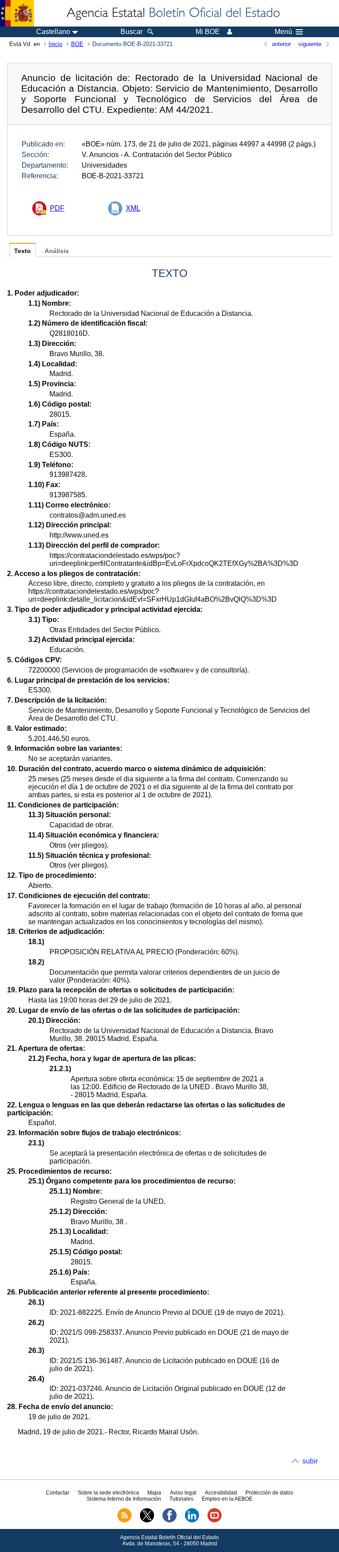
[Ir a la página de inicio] (172, 13)
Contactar (57, 1493)
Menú (283, 31)
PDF (57, 208)
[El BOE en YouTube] (214, 1520)
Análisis (57, 251)
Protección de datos (269, 1493)
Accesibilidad (221, 1493)
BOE (77, 44)
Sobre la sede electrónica (108, 1493)
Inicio (55, 44)
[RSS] (124, 1520)
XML (133, 208)
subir (310, 1461)
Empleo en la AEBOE (227, 1499)
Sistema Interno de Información (124, 1499)
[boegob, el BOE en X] (147, 1520)
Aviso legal (183, 1493)
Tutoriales (181, 1499)
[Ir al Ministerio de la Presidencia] (17, 13)
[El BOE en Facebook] (169, 1520)
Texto (22, 251)
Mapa (154, 1493)
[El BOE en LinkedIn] (192, 1520)
